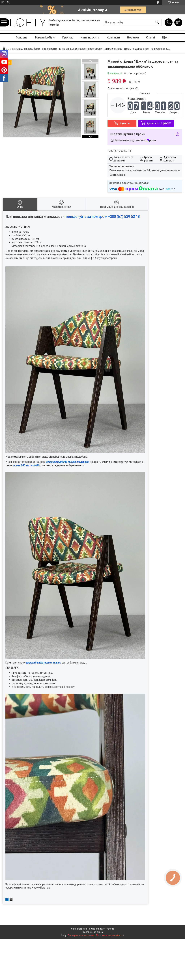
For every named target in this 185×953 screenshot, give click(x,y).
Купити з (153, 123)
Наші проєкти (90, 37)
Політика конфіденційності (110, 935)
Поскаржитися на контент (81, 935)
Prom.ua (110, 929)
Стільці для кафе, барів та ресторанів (34, 48)
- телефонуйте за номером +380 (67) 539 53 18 (101, 217)
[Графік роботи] (178, 22)
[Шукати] (157, 22)
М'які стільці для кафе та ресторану (80, 48)
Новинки (133, 37)
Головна (21, 37)
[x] (11, 899)
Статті (150, 37)
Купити (125, 123)
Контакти (113, 37)
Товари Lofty (43, 37)
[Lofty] (28, 22)
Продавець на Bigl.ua (93, 932)
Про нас (67, 37)
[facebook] (6, 899)
